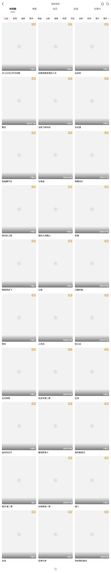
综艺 (55, 9)
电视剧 (12, 9)
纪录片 (97, 9)
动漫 (76, 9)
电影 (34, 9)
